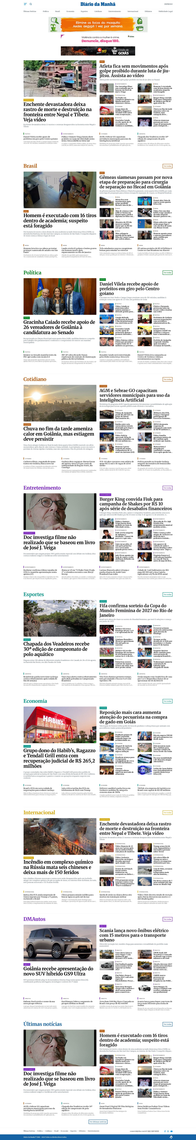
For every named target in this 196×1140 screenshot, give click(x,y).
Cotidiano (98, 11)
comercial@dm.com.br (138, 1131)
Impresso (168, 4)
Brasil (57, 11)
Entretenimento (115, 11)
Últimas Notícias (29, 11)
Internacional (133, 11)
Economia (70, 11)
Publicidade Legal (166, 11)
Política (46, 11)
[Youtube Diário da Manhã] (171, 1131)
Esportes (84, 11)
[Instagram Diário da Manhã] (168, 1131)
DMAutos (148, 11)
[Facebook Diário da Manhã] (165, 1131)
